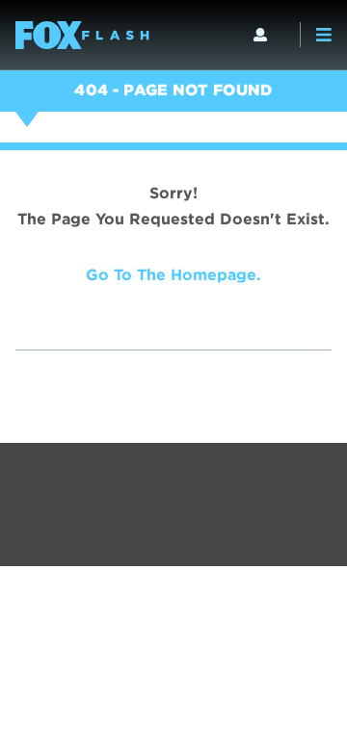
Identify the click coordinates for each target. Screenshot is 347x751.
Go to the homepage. (173, 275)
